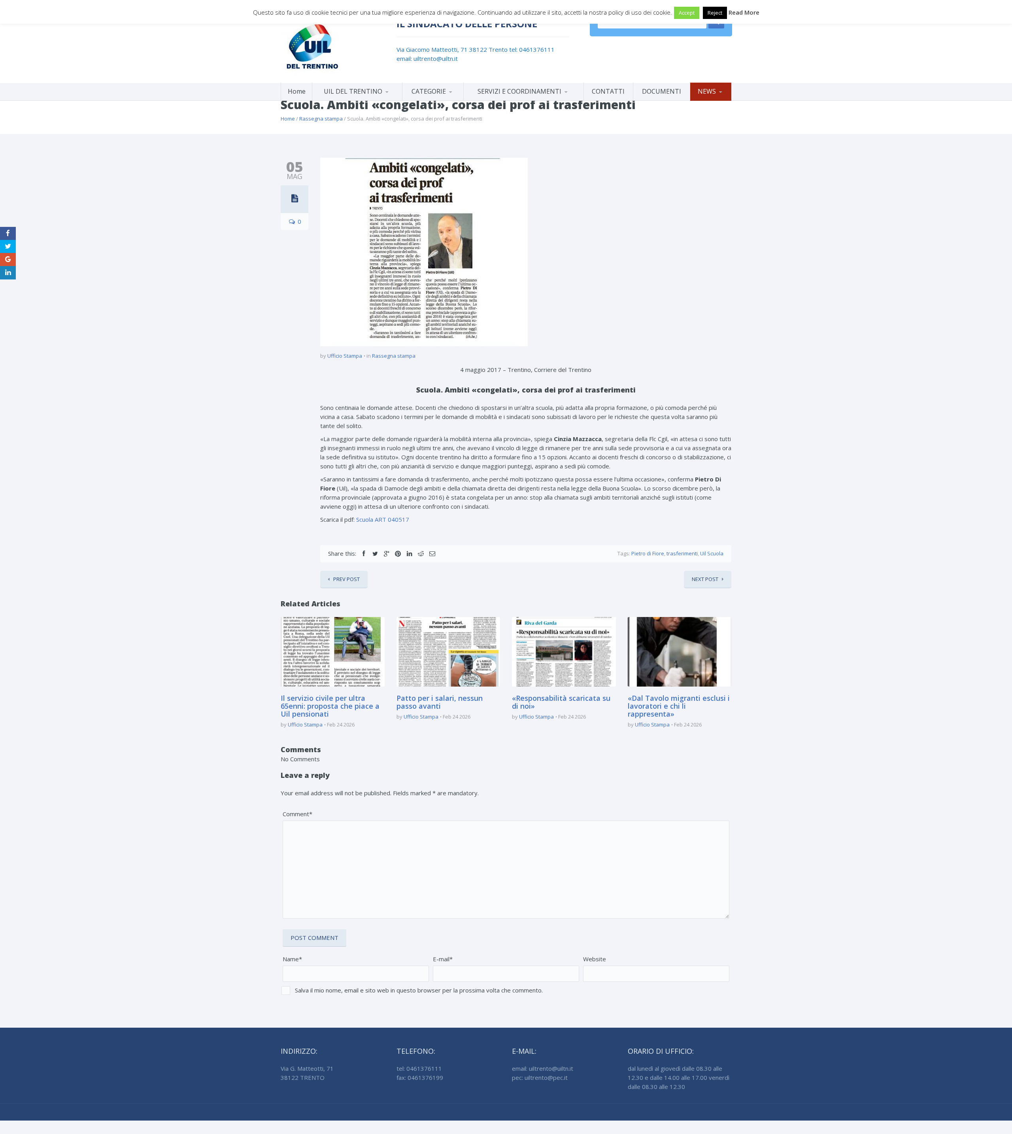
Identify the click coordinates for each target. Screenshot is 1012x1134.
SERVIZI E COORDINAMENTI (519, 91)
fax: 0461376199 (419, 1077)
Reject (715, 12)
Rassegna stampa (321, 118)
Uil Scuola (711, 553)
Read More (744, 12)
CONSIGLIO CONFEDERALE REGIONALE (357, 99)
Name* (292, 959)
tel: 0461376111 (532, 49)
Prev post (346, 579)
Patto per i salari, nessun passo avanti (439, 702)
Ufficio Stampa (344, 355)
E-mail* (443, 959)
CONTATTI (608, 91)
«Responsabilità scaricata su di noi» (561, 702)
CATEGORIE (429, 91)
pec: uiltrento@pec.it (540, 1077)
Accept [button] (687, 12)
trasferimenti (682, 553)
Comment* (297, 814)
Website (594, 959)
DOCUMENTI (661, 91)
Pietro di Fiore (647, 553)
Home (297, 91)
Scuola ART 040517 (382, 519)
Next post (705, 579)
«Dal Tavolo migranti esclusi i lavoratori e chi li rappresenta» (679, 706)
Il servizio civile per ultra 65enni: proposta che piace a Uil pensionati (330, 706)
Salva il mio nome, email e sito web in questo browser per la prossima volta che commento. (419, 990)
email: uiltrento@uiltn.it (427, 58)
